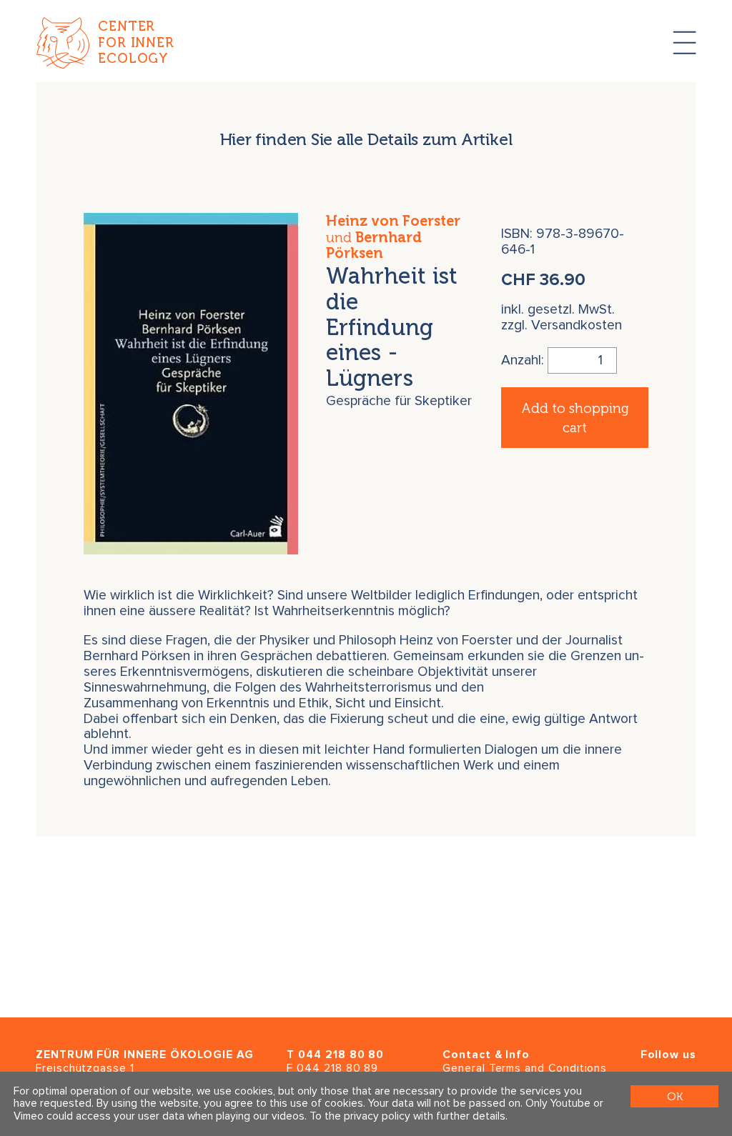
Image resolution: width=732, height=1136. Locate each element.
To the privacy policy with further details (407, 1116)
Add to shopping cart (574, 418)
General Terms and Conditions (524, 1068)
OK (675, 1096)
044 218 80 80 (341, 1055)
